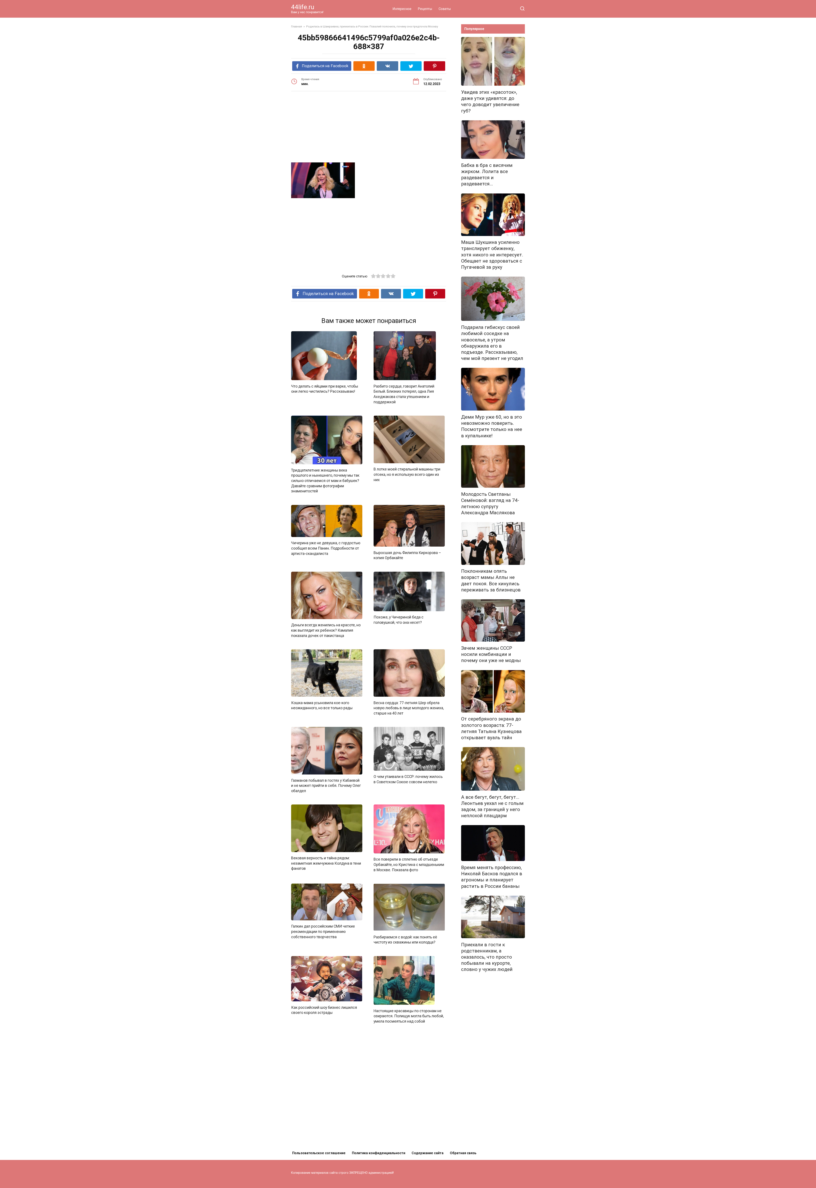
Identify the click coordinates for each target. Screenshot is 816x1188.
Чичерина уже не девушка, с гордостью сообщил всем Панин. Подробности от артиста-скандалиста (325, 548)
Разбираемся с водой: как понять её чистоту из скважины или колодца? (405, 939)
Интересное (401, 9)
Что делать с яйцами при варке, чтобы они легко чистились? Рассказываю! (324, 389)
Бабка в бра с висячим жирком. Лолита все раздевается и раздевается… (487, 174)
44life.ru (302, 7)
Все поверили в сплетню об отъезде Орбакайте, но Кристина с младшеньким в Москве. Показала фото (409, 864)
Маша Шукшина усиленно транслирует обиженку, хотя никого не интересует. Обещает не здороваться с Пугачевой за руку (492, 255)
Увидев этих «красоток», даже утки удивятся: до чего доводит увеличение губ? (490, 101)
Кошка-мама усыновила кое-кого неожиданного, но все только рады (322, 705)
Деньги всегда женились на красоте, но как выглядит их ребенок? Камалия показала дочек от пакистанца (326, 630)
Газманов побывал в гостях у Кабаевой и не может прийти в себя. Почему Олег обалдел (326, 785)
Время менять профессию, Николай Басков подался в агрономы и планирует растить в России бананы (491, 877)
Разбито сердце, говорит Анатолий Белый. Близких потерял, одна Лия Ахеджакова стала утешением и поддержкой (404, 394)
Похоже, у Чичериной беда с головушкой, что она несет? (399, 620)
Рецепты (425, 9)
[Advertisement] (368, 127)
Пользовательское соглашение (319, 1153)
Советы (445, 9)
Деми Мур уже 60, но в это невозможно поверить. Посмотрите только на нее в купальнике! (491, 426)
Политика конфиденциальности (378, 1153)
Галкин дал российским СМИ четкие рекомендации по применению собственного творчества (323, 931)
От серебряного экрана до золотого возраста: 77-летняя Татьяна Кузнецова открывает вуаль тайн (491, 728)
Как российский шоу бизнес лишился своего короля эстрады (324, 1010)
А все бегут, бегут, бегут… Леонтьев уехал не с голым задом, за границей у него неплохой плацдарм (492, 806)
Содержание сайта (427, 1153)
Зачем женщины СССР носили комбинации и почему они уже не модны (491, 654)
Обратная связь (463, 1153)
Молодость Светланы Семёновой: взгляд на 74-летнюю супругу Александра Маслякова (490, 503)
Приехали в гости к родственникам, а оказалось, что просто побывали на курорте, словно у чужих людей (487, 957)
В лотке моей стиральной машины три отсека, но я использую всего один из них (407, 474)
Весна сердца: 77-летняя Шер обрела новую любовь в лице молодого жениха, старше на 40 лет (409, 708)
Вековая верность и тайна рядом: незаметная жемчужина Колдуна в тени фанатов (326, 863)
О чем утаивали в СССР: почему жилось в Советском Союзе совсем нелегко (408, 779)
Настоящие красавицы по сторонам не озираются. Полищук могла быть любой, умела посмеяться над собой (409, 1016)
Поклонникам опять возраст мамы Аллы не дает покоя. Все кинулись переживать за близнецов (491, 580)
